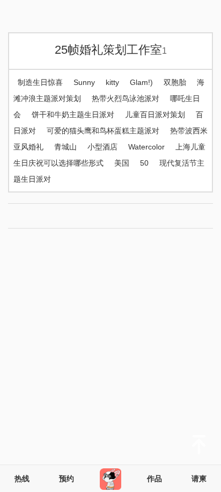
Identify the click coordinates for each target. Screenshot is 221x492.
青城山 (65, 146)
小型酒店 (102, 146)
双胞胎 (175, 82)
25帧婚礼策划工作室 (111, 49)
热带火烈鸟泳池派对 (125, 98)
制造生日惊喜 (40, 82)
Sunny (84, 82)
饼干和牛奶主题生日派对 (73, 114)
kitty (112, 82)
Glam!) (141, 82)
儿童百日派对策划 (155, 114)
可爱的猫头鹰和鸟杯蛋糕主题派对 (103, 130)
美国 (121, 163)
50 (144, 163)
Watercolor (146, 146)
